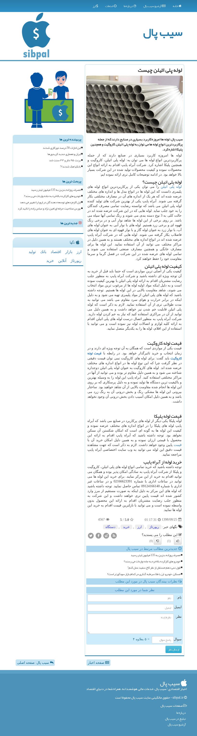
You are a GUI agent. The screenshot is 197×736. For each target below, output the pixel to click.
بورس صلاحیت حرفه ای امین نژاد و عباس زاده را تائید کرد (49, 208)
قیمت (178, 445)
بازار (68, 252)
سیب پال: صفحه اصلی (33, 663)
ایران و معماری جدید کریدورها (64, 154)
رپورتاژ (154, 527)
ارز (94, 6)
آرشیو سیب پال (152, 6)
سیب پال (163, 32)
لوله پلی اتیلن (171, 187)
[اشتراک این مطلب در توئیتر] (90, 535)
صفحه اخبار (96, 663)
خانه (176, 6)
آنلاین (62, 261)
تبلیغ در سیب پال (175, 719)
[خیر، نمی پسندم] (157, 541)
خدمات (109, 6)
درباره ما (129, 6)
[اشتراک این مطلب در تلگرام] (106, 535)
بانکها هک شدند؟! (70, 166)
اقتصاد (56, 252)
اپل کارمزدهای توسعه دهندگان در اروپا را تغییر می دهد (50, 202)
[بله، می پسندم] (178, 541)
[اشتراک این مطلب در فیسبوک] (98, 535)
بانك (43, 252)
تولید (32, 252)
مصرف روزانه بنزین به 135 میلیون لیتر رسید (155, 555)
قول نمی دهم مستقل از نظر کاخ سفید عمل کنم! (154, 567)
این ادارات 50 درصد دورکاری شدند (62, 148)
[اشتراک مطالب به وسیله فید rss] (114, 535)
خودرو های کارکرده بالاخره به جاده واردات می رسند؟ (152, 561)
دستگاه (110, 527)
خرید (126, 527)
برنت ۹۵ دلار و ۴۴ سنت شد (65, 160)
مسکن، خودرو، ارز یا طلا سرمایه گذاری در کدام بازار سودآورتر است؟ (143, 574)
